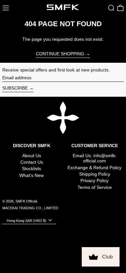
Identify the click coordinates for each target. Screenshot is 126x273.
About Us (31, 155)
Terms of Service (95, 187)
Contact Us (31, 162)
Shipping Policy (94, 174)
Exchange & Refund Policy (94, 167)
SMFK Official (26, 201)
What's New (31, 175)
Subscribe (15, 88)
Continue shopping (60, 53)
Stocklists (31, 168)
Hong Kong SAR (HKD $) (27, 220)
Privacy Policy (94, 180)
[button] (111, 8)
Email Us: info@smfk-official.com (95, 158)
